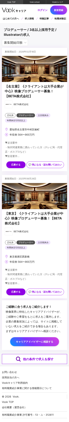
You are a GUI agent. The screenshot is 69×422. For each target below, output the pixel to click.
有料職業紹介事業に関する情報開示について (27, 388)
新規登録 (58, 10)
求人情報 (29, 18)
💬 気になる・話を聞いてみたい (45, 164)
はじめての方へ (11, 18)
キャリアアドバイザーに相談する (34, 341)
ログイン (43, 10)
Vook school (34, 2)
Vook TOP (11, 2)
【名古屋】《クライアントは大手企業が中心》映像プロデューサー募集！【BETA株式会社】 (34, 91)
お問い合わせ (9, 372)
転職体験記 (60, 18)
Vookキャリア (57, 2)
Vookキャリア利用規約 (15, 382)
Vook (16, 396)
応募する (16, 164)
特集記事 (44, 18)
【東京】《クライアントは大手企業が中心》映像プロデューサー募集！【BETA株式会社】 (34, 218)
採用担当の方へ (10, 377)
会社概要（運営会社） (14, 407)
